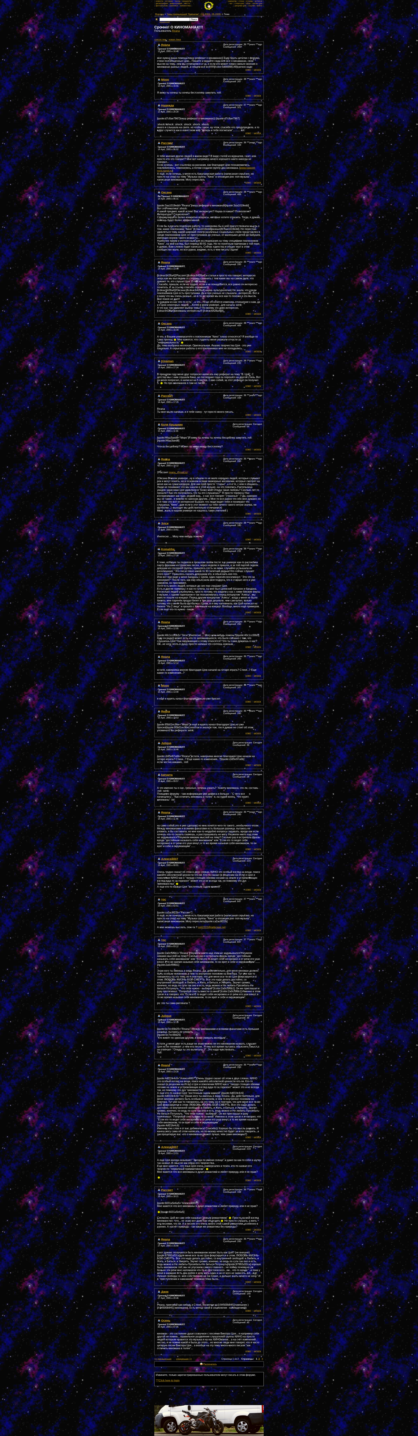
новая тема (175, 39)
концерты (186, 1)
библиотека (185, 6)
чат (231, 3)
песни (177, 1)
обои (248, 3)
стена (241, 1)
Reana (176, 30)
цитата (257, 69)
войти (259, 6)
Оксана (166, 192)
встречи (258, 1)
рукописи (173, 6)
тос (163, 899)
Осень (165, 1320)
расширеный (165, 22)
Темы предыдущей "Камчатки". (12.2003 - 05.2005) (194, 14)
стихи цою (239, 3)
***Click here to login (168, 1380)
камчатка (232, 1)
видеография (176, 3)
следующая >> (184, 1359)
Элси (165, 523)
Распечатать (210, 1364)
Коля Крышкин (172, 424)
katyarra (167, 775)
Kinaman (167, 361)
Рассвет (167, 143)
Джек (165, 1291)
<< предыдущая (162, 1359)
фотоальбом (162, 6)
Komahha (168, 549)
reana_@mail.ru (178, 472)
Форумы (159, 14)
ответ (248, 69)
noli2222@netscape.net (211, 927)
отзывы (249, 1)
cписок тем (160, 39)
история (169, 1)
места (187, 3)
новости (159, 1)
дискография (162, 3)
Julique (166, 743)
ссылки (251, 6)
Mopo (165, 79)
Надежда (167, 105)
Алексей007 (169, 859)
